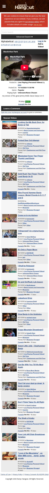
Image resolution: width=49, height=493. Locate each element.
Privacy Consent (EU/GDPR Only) (36, 474)
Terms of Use (6, 474)
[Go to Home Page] (24, 6)
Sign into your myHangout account (14, 112)
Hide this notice (38, 24)
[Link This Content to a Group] (27, 101)
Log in (41, 41)
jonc (19, 85)
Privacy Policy (18, 474)
